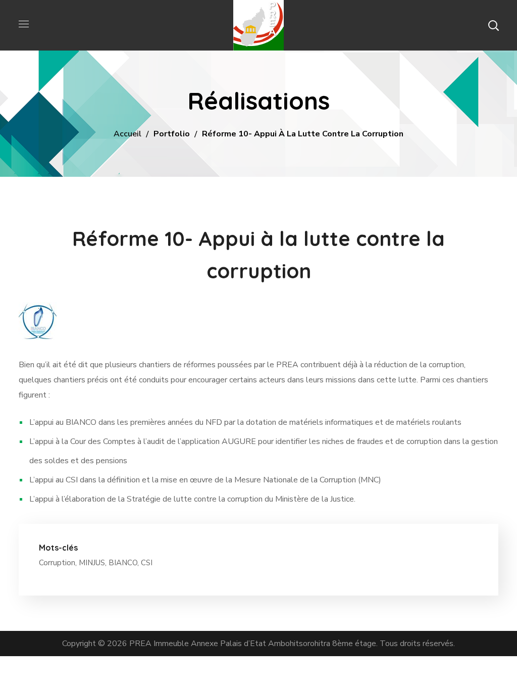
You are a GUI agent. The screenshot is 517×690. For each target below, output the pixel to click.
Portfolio (171, 133)
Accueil (127, 133)
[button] (493, 25)
